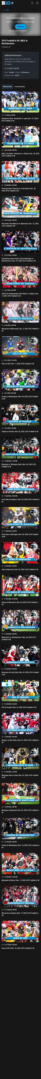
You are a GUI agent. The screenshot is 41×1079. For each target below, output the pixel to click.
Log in (30, 31)
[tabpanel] (20, 521)
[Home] (8, 3)
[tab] (7, 86)
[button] (32, 3)
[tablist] (14, 86)
